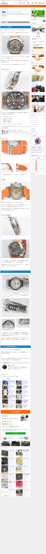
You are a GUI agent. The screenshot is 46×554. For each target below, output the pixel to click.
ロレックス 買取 (34, 126)
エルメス (4, 376)
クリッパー (8, 376)
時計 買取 (4, 378)
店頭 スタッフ (11, 365)
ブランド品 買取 (34, 122)
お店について (38, 47)
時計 (17, 376)
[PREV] (32, 157)
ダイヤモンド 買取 (35, 120)
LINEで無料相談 (15, 433)
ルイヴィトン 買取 (35, 124)
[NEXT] (44, 157)
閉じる (6, 22)
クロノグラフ (13, 376)
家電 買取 (33, 128)
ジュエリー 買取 (34, 118)
